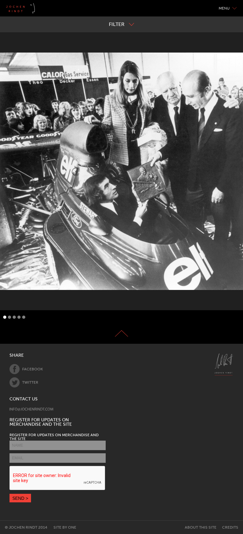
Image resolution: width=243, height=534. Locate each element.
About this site (200, 527)
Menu (224, 8)
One (72, 527)
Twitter (30, 382)
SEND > (20, 498)
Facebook (32, 369)
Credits (230, 527)
